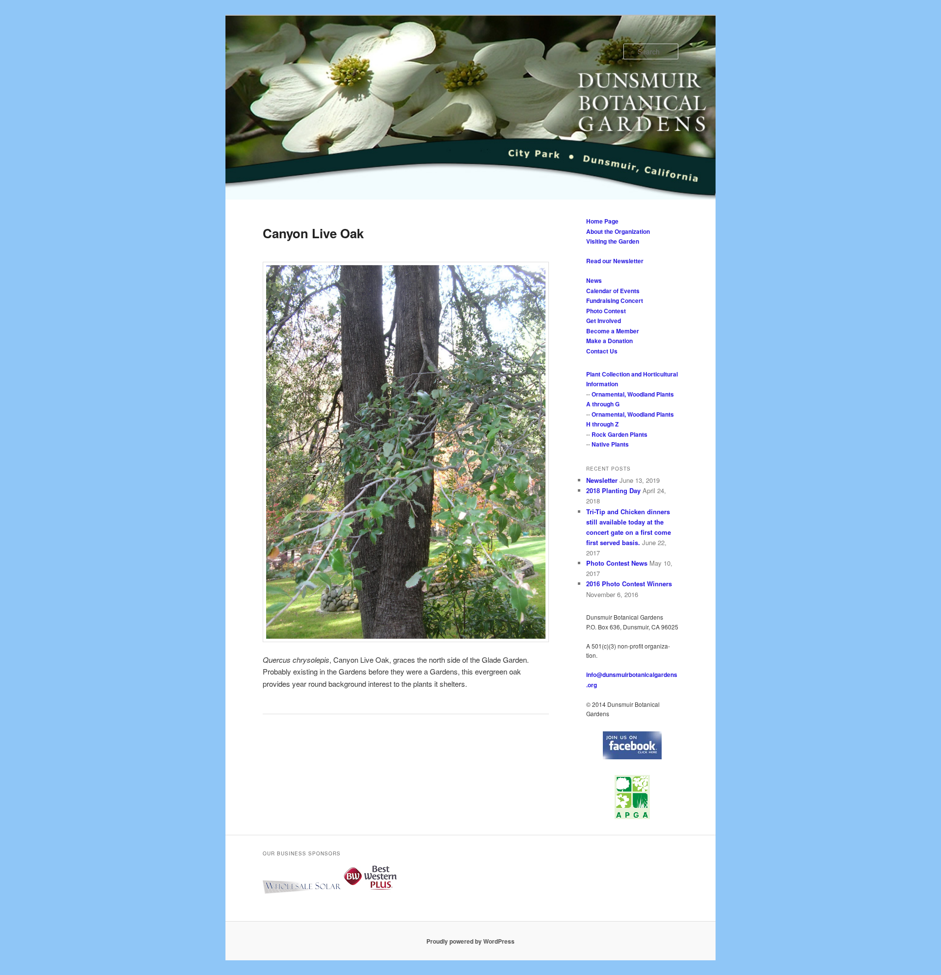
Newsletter (602, 480)
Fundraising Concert (614, 300)
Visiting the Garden (612, 241)
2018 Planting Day (613, 490)
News (594, 280)
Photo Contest (606, 310)
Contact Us (602, 351)
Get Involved (603, 320)
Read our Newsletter (615, 260)
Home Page (602, 221)
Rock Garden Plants (619, 434)
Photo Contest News (616, 563)
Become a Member (612, 330)
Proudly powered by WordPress (470, 941)
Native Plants (610, 444)
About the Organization (618, 231)
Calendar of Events (613, 290)
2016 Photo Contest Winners (629, 583)
